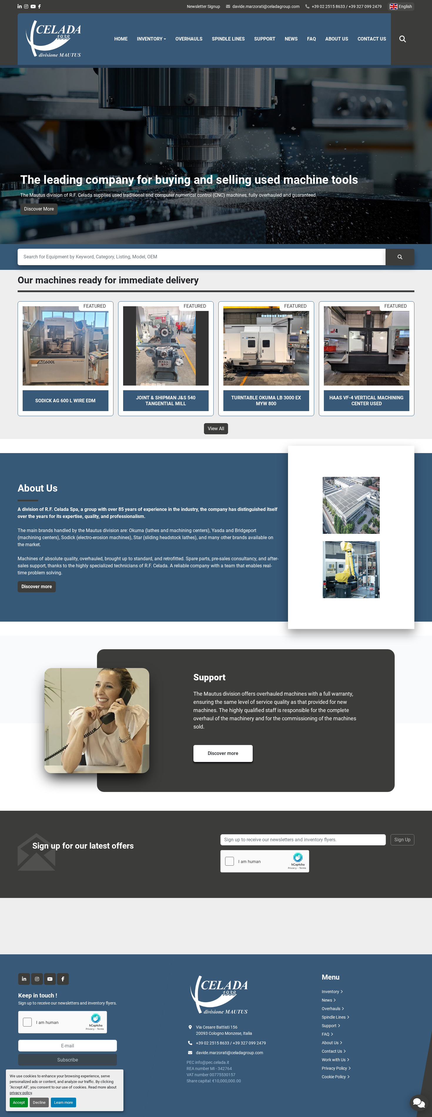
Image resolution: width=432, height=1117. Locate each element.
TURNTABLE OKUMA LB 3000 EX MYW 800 (266, 400)
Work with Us (334, 1059)
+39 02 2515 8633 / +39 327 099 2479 (347, 6)
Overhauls (188, 39)
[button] (151, 39)
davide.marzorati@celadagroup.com (265, 6)
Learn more (63, 1102)
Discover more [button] (36, 586)
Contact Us (372, 39)
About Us (336, 39)
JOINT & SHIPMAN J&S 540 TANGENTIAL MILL (165, 400)
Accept (19, 1102)
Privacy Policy (334, 1068)
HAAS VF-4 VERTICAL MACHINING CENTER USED (366, 400)
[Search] (400, 257)
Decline (39, 1102)
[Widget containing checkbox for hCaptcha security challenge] (264, 861)
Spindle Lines (228, 39)
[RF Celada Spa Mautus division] (219, 994)
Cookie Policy (334, 1076)
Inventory (150, 39)
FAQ (311, 39)
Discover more (223, 753)
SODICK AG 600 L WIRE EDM (65, 400)
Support (264, 39)
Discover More (39, 209)
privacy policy (21, 1093)
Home (121, 39)
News (291, 39)
